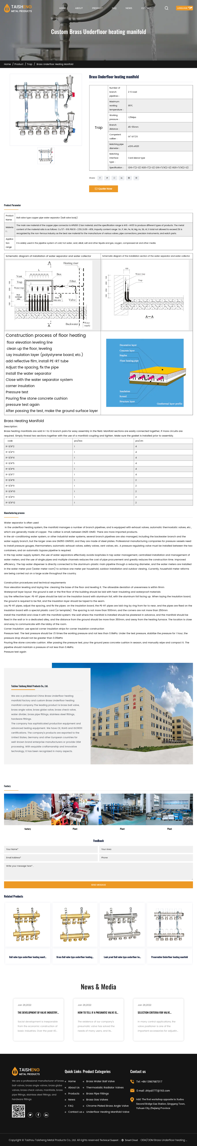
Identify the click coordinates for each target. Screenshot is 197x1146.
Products (73, 1094)
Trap (29, 64)
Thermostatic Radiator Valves (105, 1087)
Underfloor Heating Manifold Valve (107, 1112)
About (79, 8)
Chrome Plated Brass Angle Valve (107, 1106)
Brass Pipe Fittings (97, 1094)
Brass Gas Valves (97, 1100)
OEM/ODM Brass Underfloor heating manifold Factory (164, 1140)
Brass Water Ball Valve (100, 1081)
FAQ (114, 8)
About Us (73, 1087)
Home (62, 8)
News (129, 8)
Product (97, 8)
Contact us (75, 1112)
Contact (146, 8)
